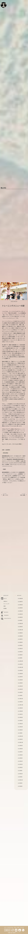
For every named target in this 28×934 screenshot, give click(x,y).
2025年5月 (20, 645)
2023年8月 (20, 711)
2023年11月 (20, 701)
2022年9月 (20, 745)
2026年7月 (20, 601)
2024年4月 (20, 686)
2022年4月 (20, 761)
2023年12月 (20, 698)
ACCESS (5, 12)
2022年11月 (20, 739)
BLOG (6, 8)
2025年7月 (20, 639)
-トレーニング (6, 603)
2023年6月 (20, 717)
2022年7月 (20, 751)
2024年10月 (20, 667)
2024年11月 (20, 664)
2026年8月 (20, 598)
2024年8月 (20, 673)
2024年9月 (20, 670)
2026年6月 (20, 604)
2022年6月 (20, 755)
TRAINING (8, 5)
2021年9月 (20, 783)
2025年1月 (20, 658)
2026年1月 (20, 620)
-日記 (4, 606)
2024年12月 (20, 661)
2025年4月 (20, 648)
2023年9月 (20, 708)
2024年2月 (20, 692)
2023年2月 (20, 729)
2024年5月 (20, 683)
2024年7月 (20, 676)
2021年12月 (20, 773)
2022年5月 (20, 758)
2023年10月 (20, 704)
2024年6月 (20, 679)
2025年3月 (20, 651)
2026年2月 (20, 617)
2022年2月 (20, 767)
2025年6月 (20, 642)
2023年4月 (20, 723)
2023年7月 (20, 714)
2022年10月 (20, 742)
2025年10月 (20, 629)
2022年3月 (20, 764)
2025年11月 (20, 626)
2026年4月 (20, 611)
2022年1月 (20, 770)
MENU (7, 7)
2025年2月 (20, 654)
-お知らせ (5, 601)
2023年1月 (20, 733)
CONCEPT (8, 3)
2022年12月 (20, 736)
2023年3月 (20, 726)
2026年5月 (20, 607)
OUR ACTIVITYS (7, 618)
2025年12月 (20, 623)
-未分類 (4, 608)
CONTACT (7, 10)
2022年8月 (20, 748)
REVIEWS (6, 612)
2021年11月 (20, 776)
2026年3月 (20, 614)
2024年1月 (20, 695)
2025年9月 (20, 632)
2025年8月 (20, 636)
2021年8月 (20, 786)
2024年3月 (20, 689)
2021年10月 (20, 780)
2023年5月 (20, 720)
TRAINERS (6, 615)
